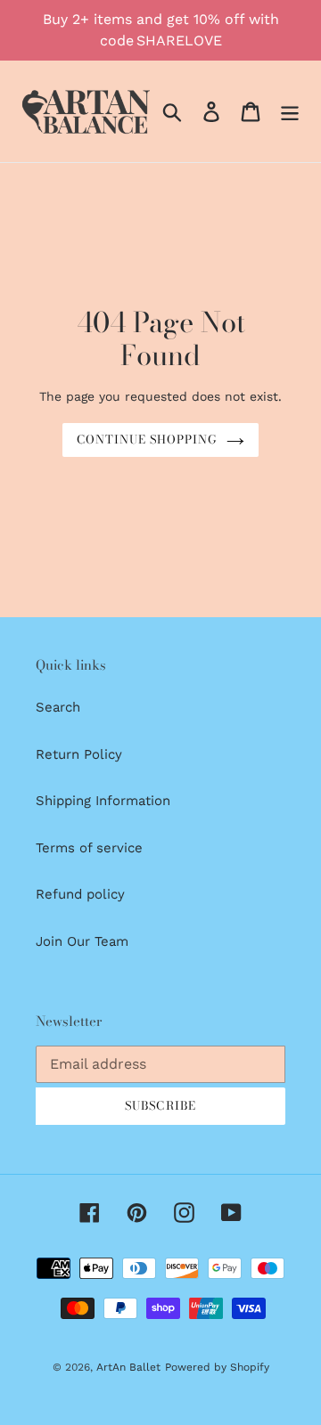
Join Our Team (82, 941)
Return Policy (79, 754)
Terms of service (89, 848)
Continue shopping (147, 439)
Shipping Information (103, 801)
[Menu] (289, 111)
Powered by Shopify (217, 1367)
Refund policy (80, 894)
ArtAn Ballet (128, 1367)
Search (58, 707)
